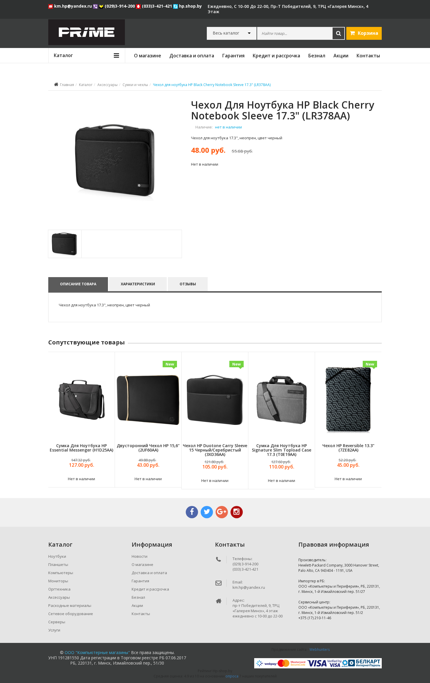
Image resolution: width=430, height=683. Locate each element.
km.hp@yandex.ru (73, 6)
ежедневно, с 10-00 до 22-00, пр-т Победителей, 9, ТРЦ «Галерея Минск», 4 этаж (288, 9)
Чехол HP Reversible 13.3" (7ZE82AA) (348, 448)
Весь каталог (226, 33)
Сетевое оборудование (70, 613)
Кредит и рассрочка (276, 55)
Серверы (56, 621)
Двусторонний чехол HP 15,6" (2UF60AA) (148, 448)
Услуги (54, 630)
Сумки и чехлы (135, 84)
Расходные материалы (69, 605)
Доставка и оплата (191, 55)
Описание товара (78, 284)
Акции (340, 55)
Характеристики (138, 284)
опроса (232, 676)
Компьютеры (60, 572)
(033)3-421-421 (157, 6)
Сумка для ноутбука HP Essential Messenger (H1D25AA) (81, 448)
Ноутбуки (57, 556)
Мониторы (58, 581)
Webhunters (319, 649)
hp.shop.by (190, 6)
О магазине (147, 55)
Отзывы (188, 284)
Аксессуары (107, 84)
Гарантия (233, 55)
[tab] (64, 244)
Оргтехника (59, 589)
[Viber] (96, 6)
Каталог (85, 84)
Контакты (368, 55)
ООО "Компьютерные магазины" (97, 652)
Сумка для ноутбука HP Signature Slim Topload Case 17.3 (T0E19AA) (281, 450)
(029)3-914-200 (120, 6)
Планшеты (58, 564)
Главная (67, 84)
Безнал (316, 55)
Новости (139, 556)
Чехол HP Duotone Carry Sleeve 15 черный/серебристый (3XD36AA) (215, 450)
